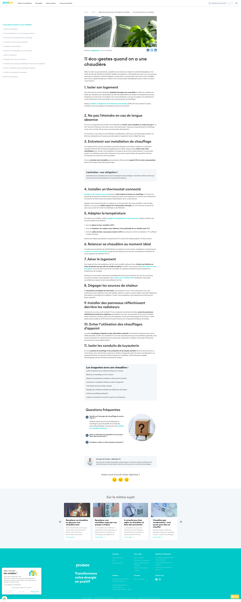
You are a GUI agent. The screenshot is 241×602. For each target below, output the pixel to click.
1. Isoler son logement (10, 29)
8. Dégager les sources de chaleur (15, 59)
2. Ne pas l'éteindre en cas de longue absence (19, 33)
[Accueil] (8, 3)
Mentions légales (87, 598)
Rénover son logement (25, 3)
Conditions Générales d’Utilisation (104, 598)
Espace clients (139, 558)
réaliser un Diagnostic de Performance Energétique (109, 104)
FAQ (113, 560)
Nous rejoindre (117, 563)
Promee (86, 12)
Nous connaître (51, 3)
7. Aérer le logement (10, 55)
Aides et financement (141, 568)
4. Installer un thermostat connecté (15, 42)
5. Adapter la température (12, 46)
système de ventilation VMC (123, 278)
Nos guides (38, 3)
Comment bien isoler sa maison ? (163, 564)
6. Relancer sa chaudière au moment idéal (18, 51)
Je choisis (22, 591)
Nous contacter (139, 579)
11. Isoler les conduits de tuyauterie (15, 72)
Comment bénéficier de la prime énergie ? (164, 559)
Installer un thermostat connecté (96, 194)
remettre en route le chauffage (95, 251)
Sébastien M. (95, 50)
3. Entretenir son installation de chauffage (18, 38)
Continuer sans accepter (8, 591)
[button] (4, 598)
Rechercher (210, 3)
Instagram (160, 579)
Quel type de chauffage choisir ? (163, 568)
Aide (236, 596)
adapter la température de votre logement (123, 218)
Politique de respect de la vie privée (148, 598)
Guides (93, 12)
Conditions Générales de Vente (126, 598)
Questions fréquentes (10, 77)
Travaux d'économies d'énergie (141, 564)
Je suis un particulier (65, 3)
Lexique (136, 570)
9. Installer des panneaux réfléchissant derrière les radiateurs (24, 64)
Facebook (156, 579)
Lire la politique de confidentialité (12, 584)
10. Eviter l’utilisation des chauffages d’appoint (19, 68)
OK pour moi (35, 591)
